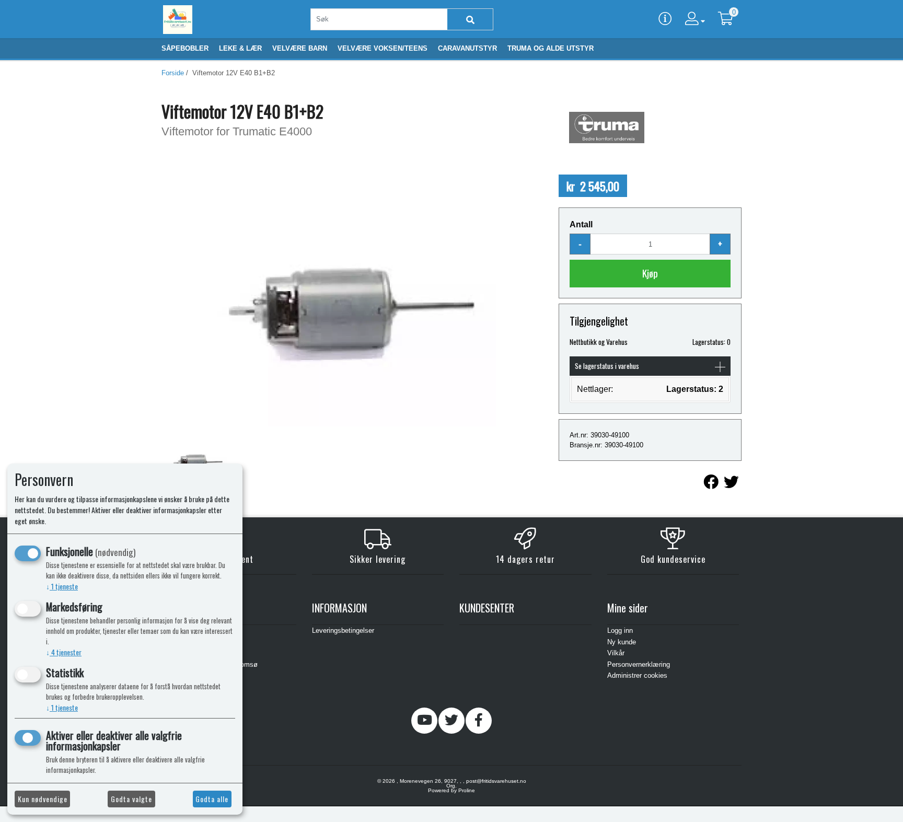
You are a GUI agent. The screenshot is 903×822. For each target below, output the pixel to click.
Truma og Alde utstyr (550, 48)
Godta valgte (131, 798)
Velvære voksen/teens (382, 48)
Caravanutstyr (467, 48)
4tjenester (64, 651)
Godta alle (211, 798)
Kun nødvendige (42, 798)
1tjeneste (62, 586)
